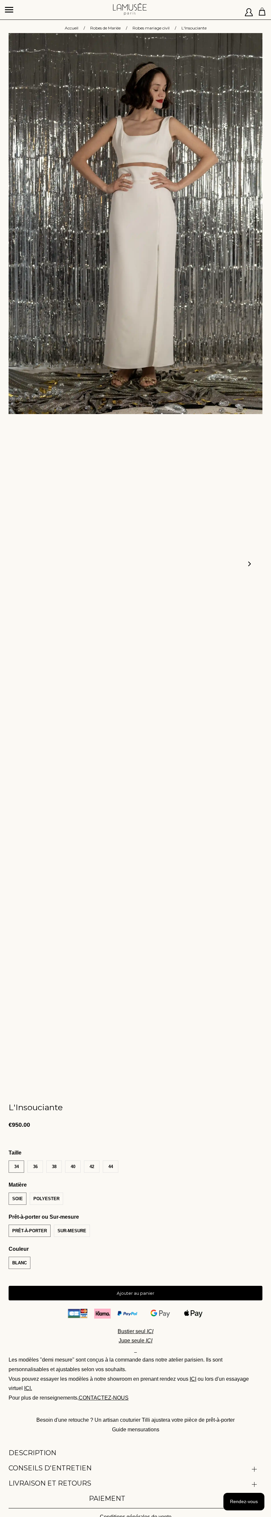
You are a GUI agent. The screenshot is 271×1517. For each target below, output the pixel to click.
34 (16, 1166)
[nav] (10, 6)
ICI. (28, 1388)
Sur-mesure (72, 1230)
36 (35, 1166)
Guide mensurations (135, 1429)
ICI (193, 1379)
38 (54, 1166)
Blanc (19, 1262)
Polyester (46, 1198)
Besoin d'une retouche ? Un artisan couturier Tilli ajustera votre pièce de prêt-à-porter (135, 1420)
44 (110, 1166)
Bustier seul (135, 1331)
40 (73, 1166)
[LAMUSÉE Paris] (130, 6)
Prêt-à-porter (29, 1230)
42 (92, 1166)
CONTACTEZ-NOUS (104, 1398)
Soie (17, 1198)
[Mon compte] (249, 10)
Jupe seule (135, 1340)
